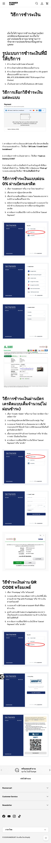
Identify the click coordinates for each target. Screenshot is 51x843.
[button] (47, 3)
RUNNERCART (11, 837)
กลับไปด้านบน (25, 779)
